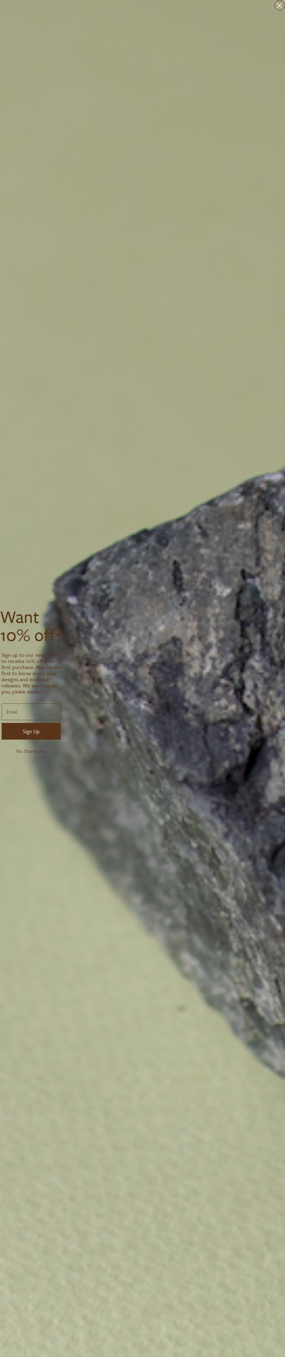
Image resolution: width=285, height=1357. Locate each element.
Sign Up (31, 731)
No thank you (31, 751)
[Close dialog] (279, 5)
